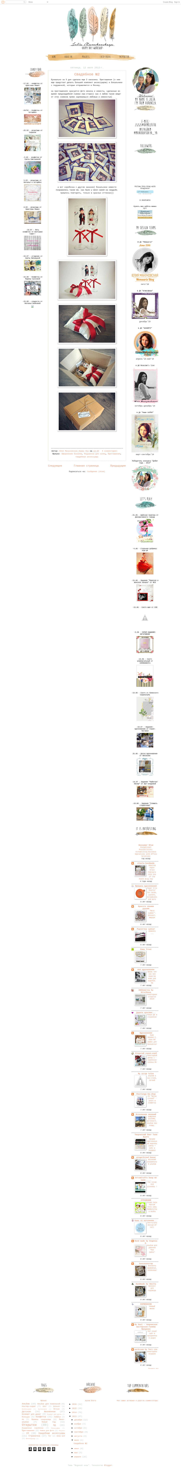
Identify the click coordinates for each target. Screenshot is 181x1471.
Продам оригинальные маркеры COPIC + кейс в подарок (152, 1144)
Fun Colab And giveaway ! (152, 1184)
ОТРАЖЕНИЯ (146, 1200)
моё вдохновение (145, 970)
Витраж (57, 1409)
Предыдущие (118, 465)
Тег (49, 1436)
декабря (78, 1420)
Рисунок (62, 1431)
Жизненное (50, 1411)
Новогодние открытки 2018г (152, 997)
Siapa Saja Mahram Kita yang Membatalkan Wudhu (152, 1206)
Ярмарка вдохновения (146, 886)
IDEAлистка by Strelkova (146, 991)
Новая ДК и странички (152, 1016)
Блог (45, 1406)
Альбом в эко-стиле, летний (152, 1078)
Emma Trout (146, 949)
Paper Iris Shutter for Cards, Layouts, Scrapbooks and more (152, 894)
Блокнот (56, 1406)
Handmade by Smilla (146, 1284)
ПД (54, 1425)
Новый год (49, 1422)
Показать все (153, 1368)
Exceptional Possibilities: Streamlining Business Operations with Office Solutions (146, 851)
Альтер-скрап (28, 1406)
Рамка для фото (47, 1431)
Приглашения (114, 454)
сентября (79, 1432)
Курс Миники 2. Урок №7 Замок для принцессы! (152, 1039)
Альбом (26, 1404)
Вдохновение (146, 1033)
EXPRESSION (146, 1304)
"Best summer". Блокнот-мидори (152, 914)
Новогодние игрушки (152, 1353)
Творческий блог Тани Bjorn (146, 1136)
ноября (78, 1424)
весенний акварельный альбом (152, 1162)
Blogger (108, 1465)
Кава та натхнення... (146, 1221)
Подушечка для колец (95, 454)
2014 (75, 1412)
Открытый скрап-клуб (146, 1053)
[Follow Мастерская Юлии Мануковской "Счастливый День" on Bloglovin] (145, 194)
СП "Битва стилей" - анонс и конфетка (152, 1099)
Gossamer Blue (146, 845)
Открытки (29, 1425)
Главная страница (86, 465)
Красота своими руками (146, 907)
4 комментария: (110, 451)
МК (23, 1419)
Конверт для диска (54, 1414)
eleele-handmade (145, 863)
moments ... (152, 932)
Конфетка (41, 1417)
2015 (75, 1408)
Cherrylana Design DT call (152, 1225)
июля (77, 1440)
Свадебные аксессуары (87, 457)
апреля (78, 1457)
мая (76, 1453)
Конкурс (26, 1417)
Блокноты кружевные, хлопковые (152, 1268)
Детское (26, 1411)
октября (78, 1428)
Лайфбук (57, 1417)
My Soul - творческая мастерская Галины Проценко (146, 1327)
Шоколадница (30, 1438)
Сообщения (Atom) (96, 471)
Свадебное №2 (87, 74)
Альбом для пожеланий (48, 1404)
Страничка (34, 1436)
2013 (75, 1416)
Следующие (55, 465)
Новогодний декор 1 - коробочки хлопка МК (152, 1059)
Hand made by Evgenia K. (146, 1242)
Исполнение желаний (146, 1114)
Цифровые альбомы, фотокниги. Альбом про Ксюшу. (152, 1121)
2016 (75, 1404)
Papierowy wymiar (146, 929)
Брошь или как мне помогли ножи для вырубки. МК (152, 977)
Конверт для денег (31, 1414)
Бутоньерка (42, 1409)
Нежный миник (152, 1307)
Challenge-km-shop (146, 1094)
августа (78, 1436)
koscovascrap (146, 1264)
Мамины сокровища (41, 1419)
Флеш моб (61, 1436)
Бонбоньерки (26, 1409)
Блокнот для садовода (152, 1288)
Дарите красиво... (146, 1013)
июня (77, 1449)
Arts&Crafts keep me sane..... (146, 1179)
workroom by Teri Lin (146, 1349)
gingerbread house (146, 1157)
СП (27, 1433)
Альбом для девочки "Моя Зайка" (152, 1248)
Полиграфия (55, 1428)
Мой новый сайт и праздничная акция (152, 1334)
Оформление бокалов (72, 454)
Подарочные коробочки (32, 1428)
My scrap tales (146, 1074)
